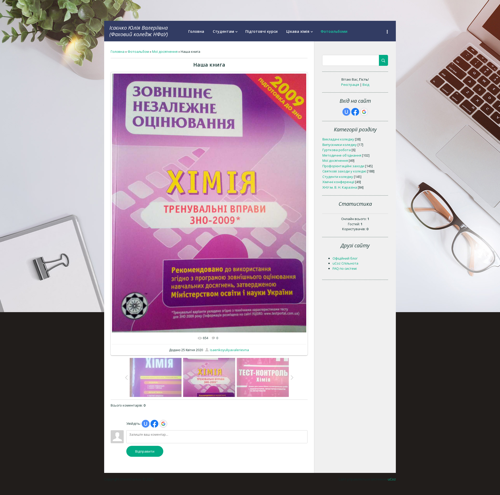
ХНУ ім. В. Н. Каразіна (339, 187)
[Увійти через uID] (145, 424)
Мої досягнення (165, 51)
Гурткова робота (336, 149)
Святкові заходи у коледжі (344, 171)
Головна (117, 51)
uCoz (392, 479)
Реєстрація (350, 84)
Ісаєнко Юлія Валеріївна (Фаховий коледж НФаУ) (138, 31)
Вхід (365, 84)
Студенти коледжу (337, 176)
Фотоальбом (138, 51)
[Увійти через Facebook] (154, 424)
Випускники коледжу (339, 144)
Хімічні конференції (338, 181)
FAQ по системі (345, 268)
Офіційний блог (345, 258)
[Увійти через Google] (163, 424)
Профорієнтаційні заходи (343, 166)
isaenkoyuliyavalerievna (229, 350)
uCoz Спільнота (345, 263)
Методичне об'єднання (341, 155)
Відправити (144, 451)
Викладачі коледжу (338, 139)
